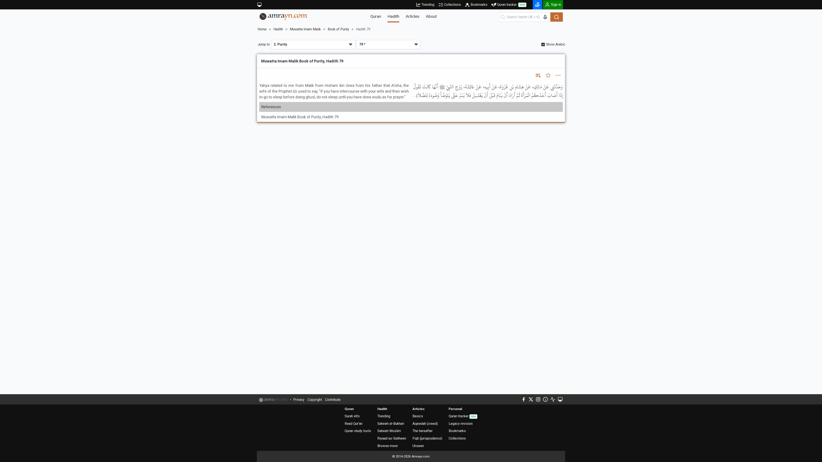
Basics (417, 416)
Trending (427, 5)
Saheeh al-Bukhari (390, 424)
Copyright (315, 400)
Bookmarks (479, 5)
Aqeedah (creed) (425, 424)
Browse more (387, 446)
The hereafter (422, 431)
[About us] (545, 399)
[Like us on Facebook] (523, 399)
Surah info (352, 416)
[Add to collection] (538, 75)
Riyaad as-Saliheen (391, 438)
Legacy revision (461, 424)
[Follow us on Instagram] (538, 399)
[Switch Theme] (259, 4)
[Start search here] (503, 17)
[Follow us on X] (530, 399)
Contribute (333, 400)
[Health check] (552, 399)
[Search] (556, 17)
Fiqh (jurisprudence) (427, 438)
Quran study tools (358, 431)
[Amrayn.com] (283, 16)
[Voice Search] (545, 17)
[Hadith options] (558, 75)
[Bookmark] (548, 75)
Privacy (298, 400)
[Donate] (537, 4)
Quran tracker (511, 5)
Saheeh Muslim (389, 431)
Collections (452, 5)
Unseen (418, 446)
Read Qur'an (353, 424)
